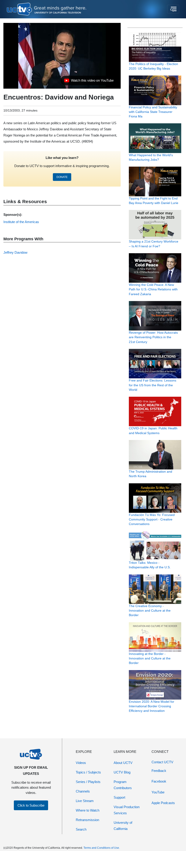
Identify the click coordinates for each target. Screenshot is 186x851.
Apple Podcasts (163, 803)
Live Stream (85, 801)
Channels (83, 791)
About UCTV (123, 763)
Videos (81, 763)
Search (81, 829)
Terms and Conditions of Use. (101, 847)
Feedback (159, 771)
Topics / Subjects (88, 772)
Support (119, 797)
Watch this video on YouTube (89, 81)
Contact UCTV (162, 762)
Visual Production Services (127, 810)
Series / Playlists (88, 782)
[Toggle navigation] (173, 9)
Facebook (159, 781)
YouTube (158, 792)
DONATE (62, 177)
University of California (123, 826)
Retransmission (87, 820)
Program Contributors (123, 785)
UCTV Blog (122, 772)
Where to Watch (87, 810)
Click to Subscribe (30, 805)
